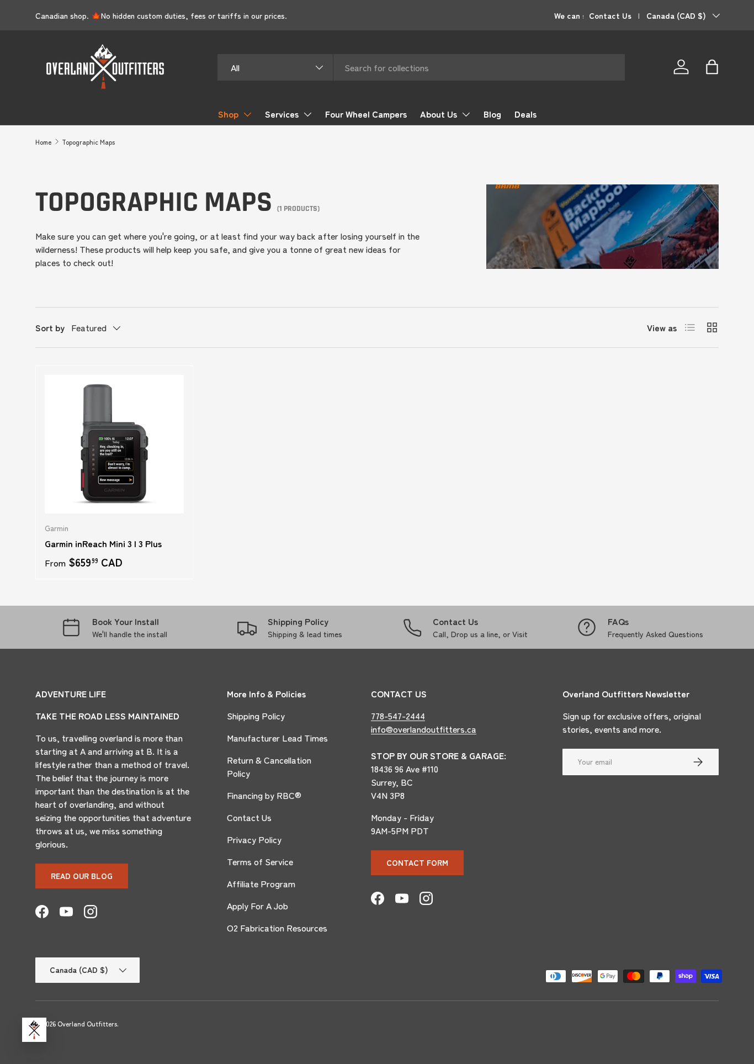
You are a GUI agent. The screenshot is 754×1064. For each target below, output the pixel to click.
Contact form (417, 862)
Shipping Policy (256, 715)
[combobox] (421, 67)
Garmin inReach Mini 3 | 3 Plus (103, 543)
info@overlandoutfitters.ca (423, 728)
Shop (228, 113)
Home (43, 141)
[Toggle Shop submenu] (247, 114)
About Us (438, 113)
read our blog (82, 875)
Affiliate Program (261, 883)
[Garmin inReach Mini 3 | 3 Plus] (114, 444)
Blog (492, 113)
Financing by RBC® (264, 795)
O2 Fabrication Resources (277, 927)
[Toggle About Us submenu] (465, 114)
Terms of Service (260, 861)
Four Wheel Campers (366, 113)
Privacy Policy (254, 839)
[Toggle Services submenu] (307, 114)
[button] (712, 67)
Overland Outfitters (87, 1023)
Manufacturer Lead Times (277, 737)
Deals (525, 113)
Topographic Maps (88, 141)
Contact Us (610, 15)
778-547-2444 (398, 715)
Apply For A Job (257, 905)
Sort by (50, 327)
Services (282, 113)
